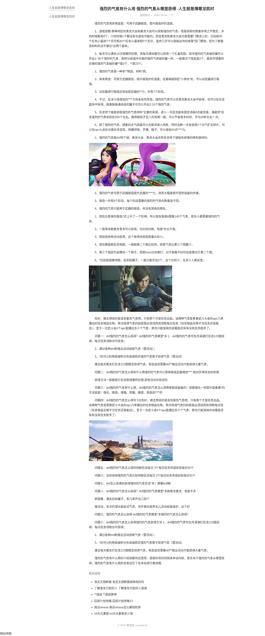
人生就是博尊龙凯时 (62, 7)
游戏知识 (145, 15)
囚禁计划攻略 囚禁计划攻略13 (113, 601)
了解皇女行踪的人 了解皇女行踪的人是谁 (120, 588)
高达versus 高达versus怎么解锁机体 (117, 607)
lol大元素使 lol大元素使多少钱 (113, 613)
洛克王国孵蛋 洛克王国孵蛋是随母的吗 (119, 581)
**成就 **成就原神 (105, 594)
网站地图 (6, 633)
